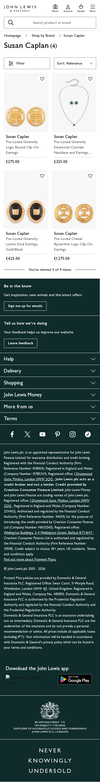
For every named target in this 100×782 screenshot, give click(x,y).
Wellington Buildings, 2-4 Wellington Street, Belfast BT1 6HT (48, 533)
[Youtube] (42, 436)
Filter (20, 63)
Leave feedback (20, 343)
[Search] (11, 22)
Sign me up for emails (25, 306)
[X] (27, 436)
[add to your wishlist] (42, 79)
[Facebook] (12, 436)
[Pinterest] (57, 436)
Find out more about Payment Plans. (30, 559)
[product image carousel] (26, 102)
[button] (93, 7)
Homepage (12, 35)
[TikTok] (88, 436)
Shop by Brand (43, 35)
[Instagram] (72, 436)
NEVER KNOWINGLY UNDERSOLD (50, 760)
